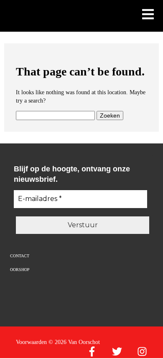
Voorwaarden (31, 342)
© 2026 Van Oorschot (74, 342)
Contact (19, 256)
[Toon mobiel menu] (148, 15)
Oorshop (20, 269)
